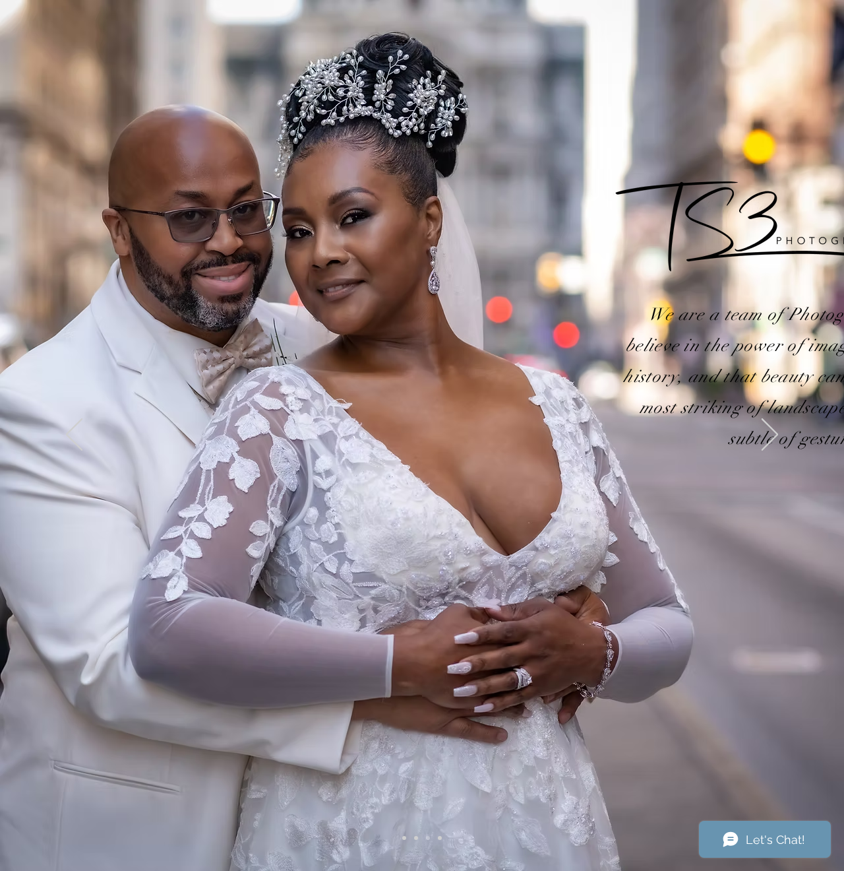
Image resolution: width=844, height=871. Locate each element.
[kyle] (404, 838)
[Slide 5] (416, 838)
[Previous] (74, 435)
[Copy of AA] (428, 838)
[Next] (770, 435)
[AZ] (440, 838)
